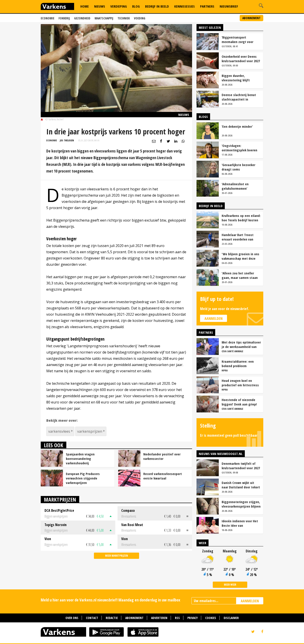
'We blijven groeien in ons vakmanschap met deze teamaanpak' (240, 256)
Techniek (124, 18)
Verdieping (118, 6)
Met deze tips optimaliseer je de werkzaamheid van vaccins (241, 344)
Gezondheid (82, 18)
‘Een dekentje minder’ (237, 126)
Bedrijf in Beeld (157, 6)
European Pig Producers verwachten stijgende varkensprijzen (83, 478)
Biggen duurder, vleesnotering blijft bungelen (236, 77)
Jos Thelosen (67, 140)
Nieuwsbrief (229, 6)
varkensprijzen (89, 431)
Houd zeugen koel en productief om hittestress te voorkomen (240, 382)
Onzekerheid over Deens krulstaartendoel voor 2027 (241, 58)
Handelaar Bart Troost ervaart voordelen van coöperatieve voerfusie (238, 236)
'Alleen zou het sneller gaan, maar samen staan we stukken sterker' (240, 275)
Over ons (71, 618)
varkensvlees (59, 431)
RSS (177, 618)
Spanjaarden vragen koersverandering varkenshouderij (80, 458)
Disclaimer (231, 618)
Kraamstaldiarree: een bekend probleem (238, 363)
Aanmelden (214, 318)
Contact (92, 618)
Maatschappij (104, 18)
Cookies (210, 618)
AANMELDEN (250, 601)
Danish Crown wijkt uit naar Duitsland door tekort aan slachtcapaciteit (241, 484)
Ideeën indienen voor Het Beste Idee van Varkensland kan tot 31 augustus (240, 523)
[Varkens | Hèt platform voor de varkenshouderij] (57, 7)
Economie (47, 18)
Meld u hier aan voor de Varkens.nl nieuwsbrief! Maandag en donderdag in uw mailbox (110, 600)
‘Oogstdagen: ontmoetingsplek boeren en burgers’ (239, 147)
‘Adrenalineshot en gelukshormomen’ (235, 186)
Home (84, 6)
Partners (207, 6)
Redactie (112, 618)
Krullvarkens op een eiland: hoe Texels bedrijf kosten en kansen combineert (241, 217)
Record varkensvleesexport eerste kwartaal (162, 475)
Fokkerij (64, 18)
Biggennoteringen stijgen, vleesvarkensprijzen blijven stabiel (241, 504)
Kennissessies (184, 6)
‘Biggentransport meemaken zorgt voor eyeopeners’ (237, 39)
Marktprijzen (60, 499)
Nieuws (99, 6)
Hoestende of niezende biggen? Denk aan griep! (239, 401)
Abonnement (251, 18)
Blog (136, 6)
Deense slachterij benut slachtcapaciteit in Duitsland (239, 97)
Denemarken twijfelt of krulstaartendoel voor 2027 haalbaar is (241, 465)
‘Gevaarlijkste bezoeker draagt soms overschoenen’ (238, 167)
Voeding (139, 18)
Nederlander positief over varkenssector (161, 456)
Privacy (192, 618)
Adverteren (159, 618)
